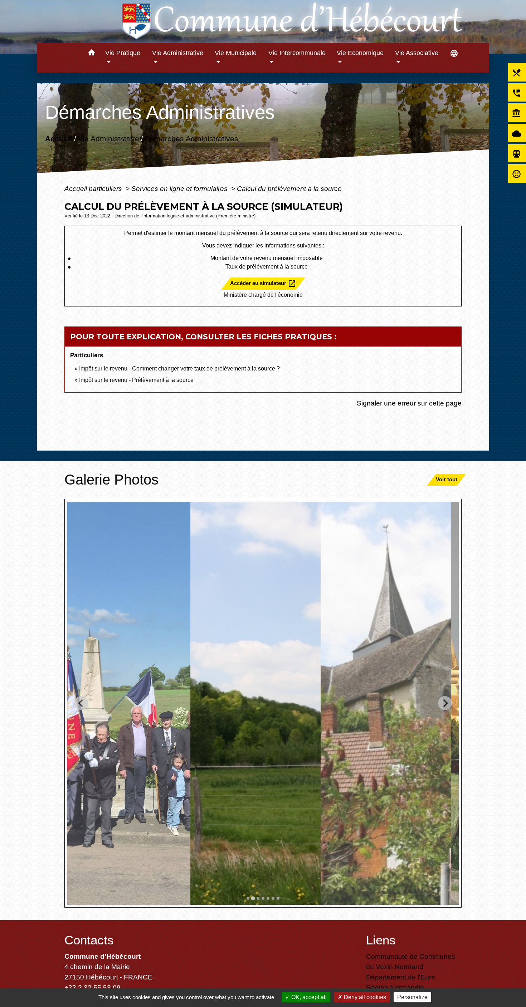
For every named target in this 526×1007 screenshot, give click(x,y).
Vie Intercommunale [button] (297, 53)
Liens (381, 940)
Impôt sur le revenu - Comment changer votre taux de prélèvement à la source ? (179, 368)
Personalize (412, 997)
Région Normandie (395, 987)
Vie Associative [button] (416, 53)
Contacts (89, 940)
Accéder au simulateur (263, 283)
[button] (91, 54)
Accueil (58, 138)
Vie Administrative (108, 138)
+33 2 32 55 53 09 (92, 987)
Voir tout (446, 479)
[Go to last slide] (81, 703)
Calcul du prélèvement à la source (289, 188)
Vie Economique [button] (360, 53)
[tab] (248, 898)
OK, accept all (308, 997)
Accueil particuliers (94, 188)
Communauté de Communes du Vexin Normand (410, 961)
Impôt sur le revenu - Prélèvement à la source (136, 380)
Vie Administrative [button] (177, 53)
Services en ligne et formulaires (180, 188)
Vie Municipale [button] (236, 53)
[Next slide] (445, 703)
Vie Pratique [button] (122, 53)
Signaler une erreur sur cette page (409, 403)
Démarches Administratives (191, 138)
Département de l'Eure (400, 977)
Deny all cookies (364, 997)
